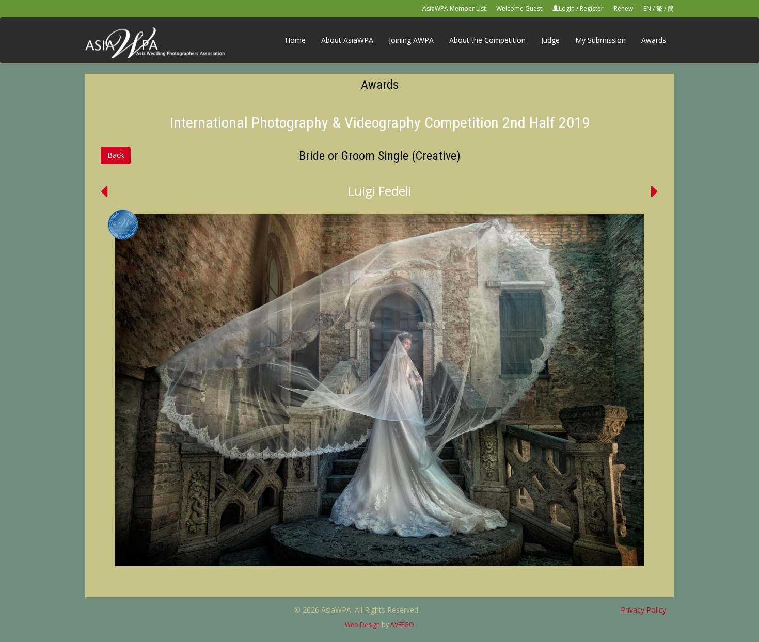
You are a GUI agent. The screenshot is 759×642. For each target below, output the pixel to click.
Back (115, 155)
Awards (653, 40)
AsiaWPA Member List (454, 8)
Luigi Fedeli (380, 190)
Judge (550, 40)
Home (295, 40)
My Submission (600, 40)
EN (647, 8)
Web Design (362, 624)
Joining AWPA (411, 40)
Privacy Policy (643, 610)
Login (567, 8)
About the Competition (487, 40)
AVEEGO (402, 624)
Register (592, 8)
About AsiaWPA (347, 40)
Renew (623, 8)
